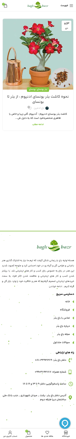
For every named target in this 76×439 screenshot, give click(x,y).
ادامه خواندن (55, 286)
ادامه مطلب (38, 124)
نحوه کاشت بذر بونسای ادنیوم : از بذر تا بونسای (38, 99)
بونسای (32, 89)
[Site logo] (38, 6)
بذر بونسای (42, 89)
